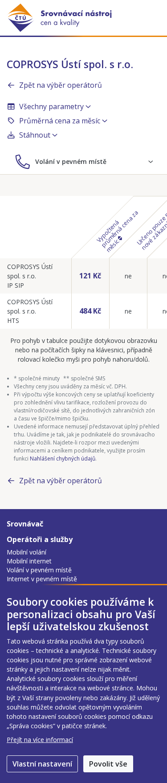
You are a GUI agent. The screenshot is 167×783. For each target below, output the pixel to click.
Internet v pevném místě (42, 579)
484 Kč (90, 311)
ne (128, 276)
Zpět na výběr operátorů (60, 85)
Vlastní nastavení (42, 764)
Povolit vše (108, 764)
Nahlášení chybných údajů (62, 458)
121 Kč (90, 276)
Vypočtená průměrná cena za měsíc (117, 230)
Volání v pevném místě (39, 570)
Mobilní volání (26, 552)
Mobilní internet (29, 561)
